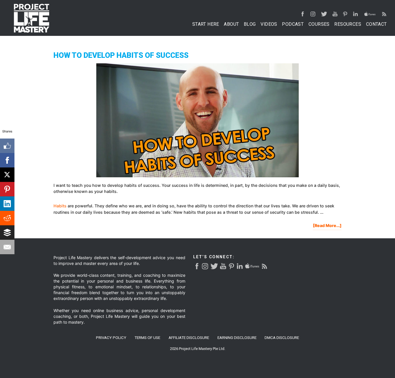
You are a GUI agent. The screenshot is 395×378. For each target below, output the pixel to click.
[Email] (7, 247)
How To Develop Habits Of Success (121, 55)
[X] (7, 174)
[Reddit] (7, 218)
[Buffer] (7, 232)
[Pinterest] (7, 189)
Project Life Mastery (31, 18)
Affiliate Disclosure (189, 338)
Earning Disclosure (236, 338)
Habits (60, 205)
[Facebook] (7, 160)
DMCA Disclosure (282, 338)
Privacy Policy (111, 338)
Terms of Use (147, 338)
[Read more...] (327, 226)
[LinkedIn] (7, 203)
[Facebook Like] (7, 146)
